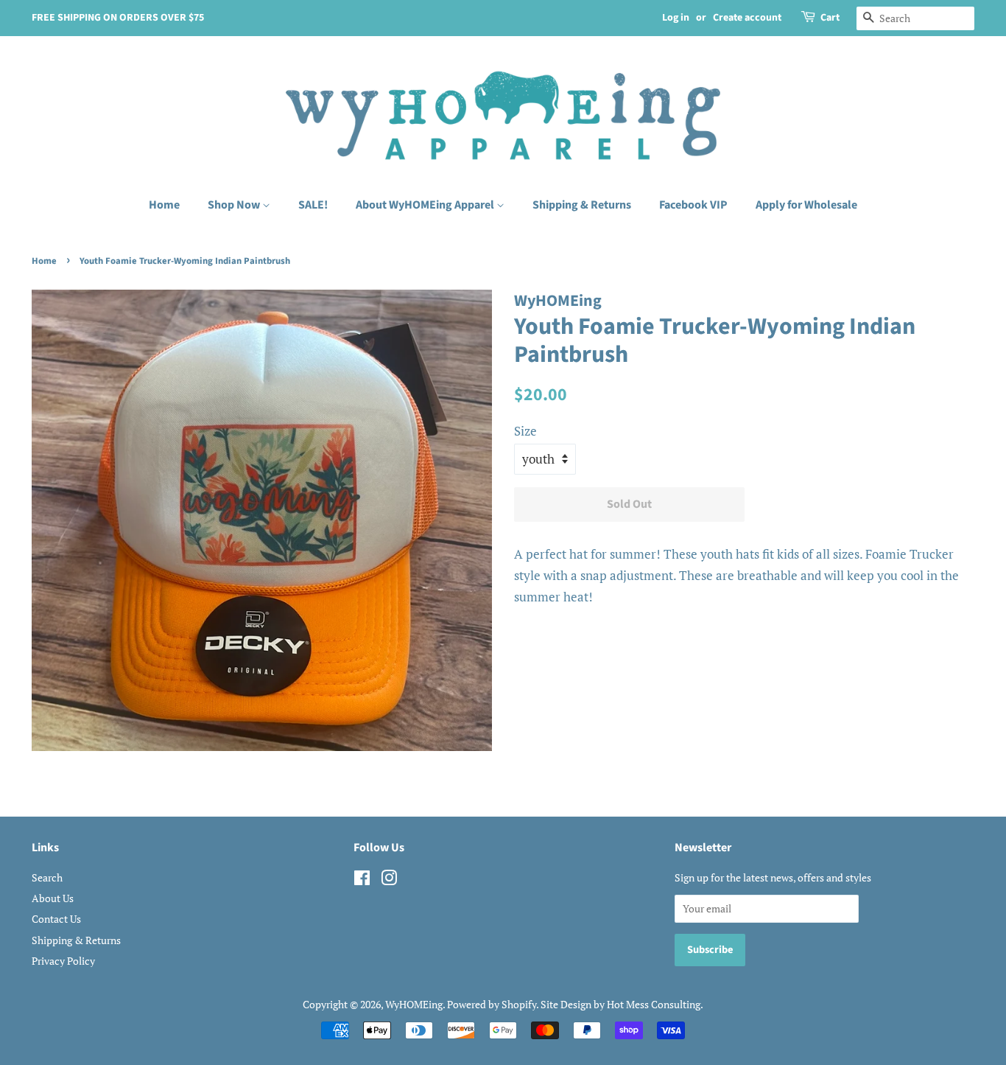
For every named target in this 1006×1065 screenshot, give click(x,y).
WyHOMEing (414, 1004)
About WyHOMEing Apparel (426, 205)
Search (47, 877)
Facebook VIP (693, 205)
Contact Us (56, 919)
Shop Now (235, 205)
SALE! (313, 205)
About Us (53, 898)
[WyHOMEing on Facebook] (361, 880)
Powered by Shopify (491, 1004)
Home (164, 205)
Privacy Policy (63, 961)
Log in (675, 17)
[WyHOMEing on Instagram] (389, 880)
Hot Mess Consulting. (655, 1004)
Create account (747, 17)
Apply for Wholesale (806, 205)
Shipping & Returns (581, 205)
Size (525, 430)
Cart (830, 17)
